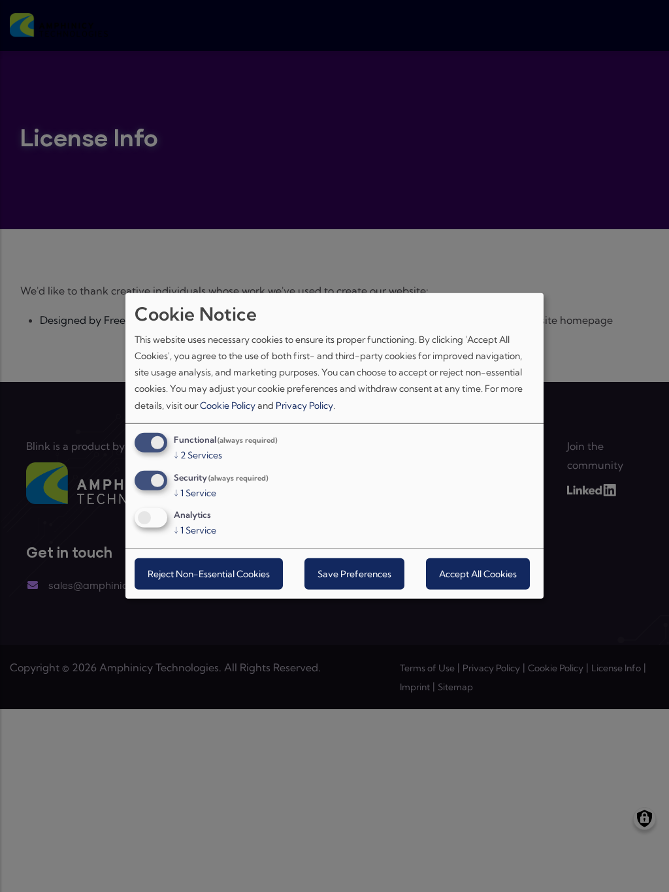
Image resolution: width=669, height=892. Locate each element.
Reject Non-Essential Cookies (209, 574)
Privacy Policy (304, 405)
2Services (198, 455)
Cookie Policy (227, 405)
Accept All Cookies (478, 574)
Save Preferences (354, 574)
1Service (195, 492)
